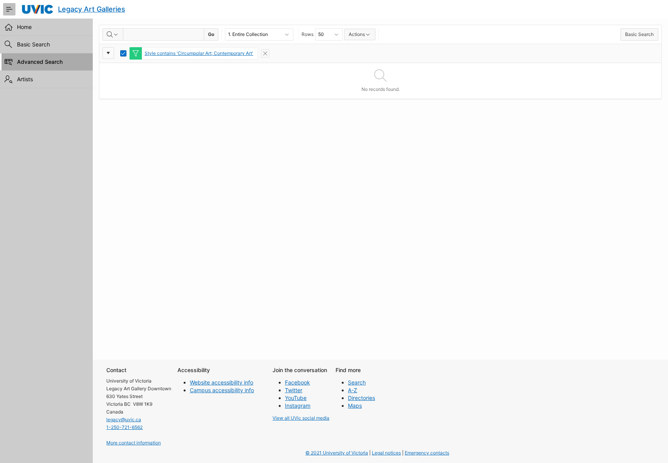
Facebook (297, 382)
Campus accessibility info (222, 390)
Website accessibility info (221, 382)
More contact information (133, 443)
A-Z (352, 390)
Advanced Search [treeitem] (40, 61)
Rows (308, 34)
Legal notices (386, 453)
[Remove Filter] (265, 53)
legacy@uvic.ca (123, 419)
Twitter (293, 390)
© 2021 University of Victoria (336, 453)
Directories (361, 398)
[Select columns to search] (112, 34)
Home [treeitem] (24, 27)
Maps (355, 405)
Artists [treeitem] (25, 79)
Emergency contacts (427, 453)
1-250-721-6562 (124, 427)
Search (357, 382)
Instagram (297, 405)
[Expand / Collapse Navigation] (9, 9)
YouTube (296, 398)
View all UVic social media (301, 418)
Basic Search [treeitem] (33, 44)
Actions (357, 34)
